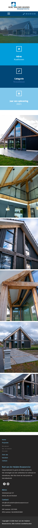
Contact (4, 461)
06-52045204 (6, 505)
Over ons (5, 455)
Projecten (5, 443)
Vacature (5, 458)
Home (4, 440)
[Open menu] (8, 13)
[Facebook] (4, 484)
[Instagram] (8, 484)
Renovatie (5, 451)
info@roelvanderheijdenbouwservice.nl (15, 503)
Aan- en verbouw (7, 448)
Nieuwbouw (19, 81)
